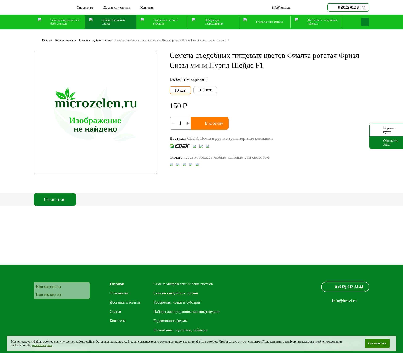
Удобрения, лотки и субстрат (176, 302)
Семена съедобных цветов (175, 293)
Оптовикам (85, 7)
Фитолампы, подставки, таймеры (180, 330)
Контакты (147, 7)
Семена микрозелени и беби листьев (183, 284)
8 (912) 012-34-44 (349, 287)
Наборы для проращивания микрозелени (186, 311)
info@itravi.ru (281, 7)
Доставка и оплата (116, 7)
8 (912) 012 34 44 (351, 7)
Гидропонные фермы (170, 321)
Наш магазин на (48, 286)
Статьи (115, 311)
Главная (117, 284)
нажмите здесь (42, 345)
